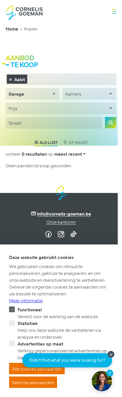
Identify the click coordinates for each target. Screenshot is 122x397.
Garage (16, 93)
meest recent (68, 154)
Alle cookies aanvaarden (37, 368)
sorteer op (29, 154)
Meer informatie (26, 300)
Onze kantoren (61, 222)
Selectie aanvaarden (33, 382)
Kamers (73, 93)
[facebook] (48, 234)
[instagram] (61, 234)
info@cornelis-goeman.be (64, 213)
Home (12, 28)
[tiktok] (73, 234)
